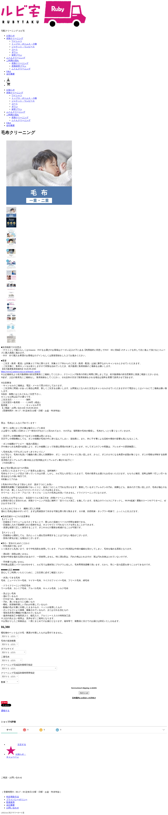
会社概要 (10, 74)
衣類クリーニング (14, 38)
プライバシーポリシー (16, 799)
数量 (3, 682)
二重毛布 (5, 657)
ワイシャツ (17, 41)
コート (15, 49)
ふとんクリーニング (15, 58)
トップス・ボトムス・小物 (24, 44)
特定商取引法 (12, 797)
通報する (5, 711)
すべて (9, 730)
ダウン (15, 52)
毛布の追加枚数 (8, 641)
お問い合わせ (12, 808)
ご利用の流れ (12, 60)
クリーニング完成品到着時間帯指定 (18, 673)
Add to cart (84, 693)
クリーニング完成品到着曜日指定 (17, 665)
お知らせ (10, 36)
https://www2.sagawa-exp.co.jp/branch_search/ (20, 371)
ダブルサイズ (7, 649)
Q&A (8, 71)
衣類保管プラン (19, 66)
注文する (22, 744)
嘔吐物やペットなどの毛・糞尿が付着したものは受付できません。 (32, 633)
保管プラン (17, 55)
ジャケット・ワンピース (23, 47)
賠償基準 (10, 802)
